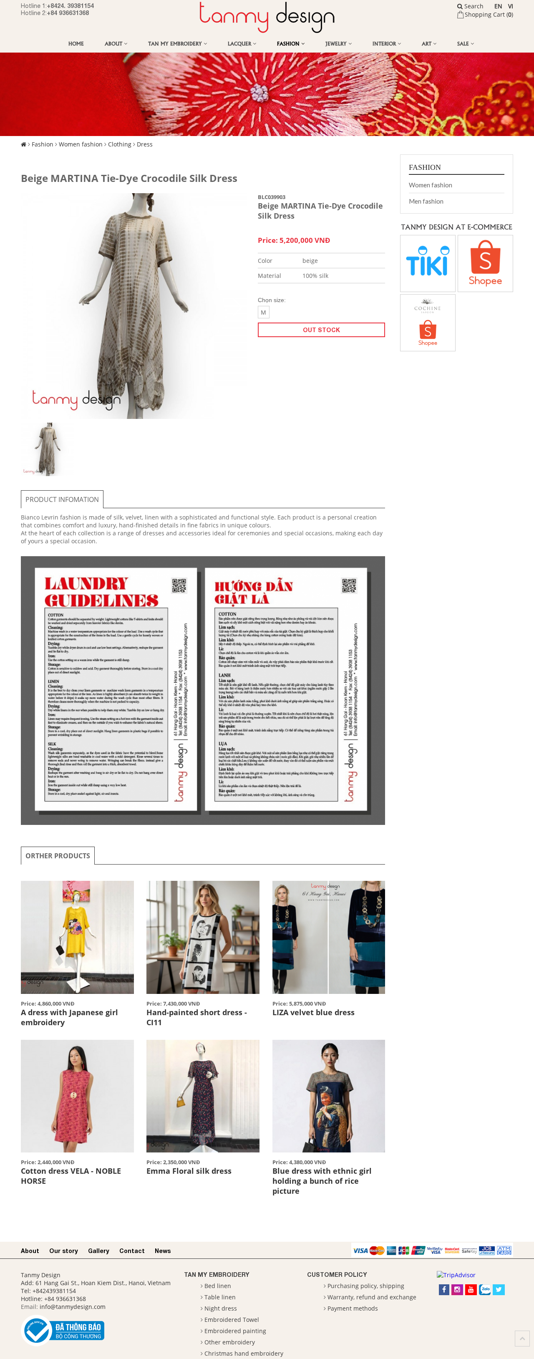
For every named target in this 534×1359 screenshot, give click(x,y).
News (163, 1250)
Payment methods (352, 1308)
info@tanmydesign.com (73, 1307)
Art (427, 43)
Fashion (289, 43)
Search (473, 6)
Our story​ (63, 1250)
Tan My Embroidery (176, 43)
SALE (464, 43)
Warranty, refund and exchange (371, 1297)
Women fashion (81, 144)
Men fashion (426, 201)
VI (510, 6)
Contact (132, 1250)
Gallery (98, 1250)
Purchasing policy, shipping (365, 1286)
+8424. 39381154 (70, 5)
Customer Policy (337, 1274)
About (114, 43)
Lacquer (240, 43)
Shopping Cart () (489, 14)
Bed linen (217, 1286)
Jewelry (336, 43)
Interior (385, 43)
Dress (145, 144)
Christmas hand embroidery (243, 1353)
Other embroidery (229, 1342)
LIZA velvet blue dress (313, 1012)
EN (498, 6)
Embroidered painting (235, 1331)
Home (76, 43)
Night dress (220, 1308)
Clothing (119, 144)
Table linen (220, 1297)
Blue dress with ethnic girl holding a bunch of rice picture (322, 1181)
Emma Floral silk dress (189, 1171)
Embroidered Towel (231, 1320)
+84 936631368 (68, 12)
